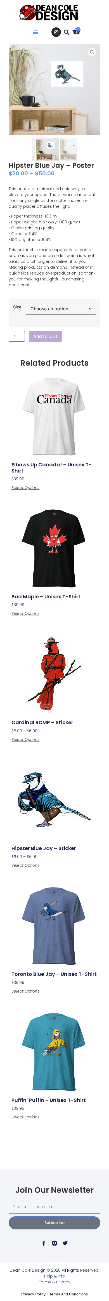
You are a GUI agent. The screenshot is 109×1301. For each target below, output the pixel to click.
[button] (35, 32)
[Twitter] (65, 1243)
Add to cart (45, 336)
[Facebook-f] (43, 1243)
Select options (25, 488)
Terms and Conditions (68, 1294)
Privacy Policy (33, 1294)
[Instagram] (56, 32)
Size (17, 307)
